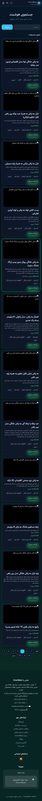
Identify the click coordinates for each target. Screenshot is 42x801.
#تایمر (19, 80)
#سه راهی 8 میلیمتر (26, 130)
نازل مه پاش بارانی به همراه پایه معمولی (22, 163)
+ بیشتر (14, 80)
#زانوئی (28, 337)
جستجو (7, 27)
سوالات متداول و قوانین (21, 728)
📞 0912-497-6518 (21, 699)
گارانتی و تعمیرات (21, 742)
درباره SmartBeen (21, 735)
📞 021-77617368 (21, 703)
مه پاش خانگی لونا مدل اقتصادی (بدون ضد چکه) (22, 63)
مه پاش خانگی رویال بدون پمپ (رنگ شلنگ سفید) (23, 263)
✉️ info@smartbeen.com (21, 706)
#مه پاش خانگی (27, 80)
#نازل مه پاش (27, 228)
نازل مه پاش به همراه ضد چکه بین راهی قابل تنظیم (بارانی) (22, 115)
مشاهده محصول (33, 85)
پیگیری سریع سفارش (21, 732)
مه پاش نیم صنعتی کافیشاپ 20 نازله (23, 480)
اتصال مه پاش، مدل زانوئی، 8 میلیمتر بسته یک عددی (23, 318)
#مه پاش (35, 80)
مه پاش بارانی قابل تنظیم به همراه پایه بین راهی (22, 375)
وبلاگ (21, 739)
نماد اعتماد (21, 772)
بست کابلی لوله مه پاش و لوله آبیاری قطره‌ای (23, 211)
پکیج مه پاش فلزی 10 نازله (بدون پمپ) (22, 627)
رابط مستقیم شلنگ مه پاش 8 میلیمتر (23, 527)
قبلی (37, 651)
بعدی (13, 655)
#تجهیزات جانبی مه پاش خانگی (13, 280)
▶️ (21, 759)
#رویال (29, 444)
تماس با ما (21, 746)
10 (20, 655)
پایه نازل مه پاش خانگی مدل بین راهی (23, 573)
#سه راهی (16, 130)
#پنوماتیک (35, 337)
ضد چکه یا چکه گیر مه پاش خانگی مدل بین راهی (22, 425)
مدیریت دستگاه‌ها (21, 725)
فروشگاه (21, 722)
